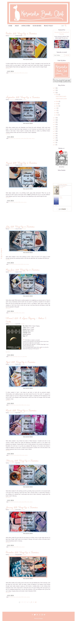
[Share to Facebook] (11, 71)
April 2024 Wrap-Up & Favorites (20, 362)
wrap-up (26, 72)
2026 (55, 88)
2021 (55, 122)
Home (10, 25)
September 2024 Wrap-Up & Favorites (23, 97)
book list (12, 72)
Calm (60, 197)
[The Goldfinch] (56, 194)
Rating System (26, 25)
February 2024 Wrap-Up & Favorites (22, 461)
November (57, 101)
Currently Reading (62, 184)
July (56, 108)
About (17, 25)
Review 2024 (19, 72)
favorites (15, 72)
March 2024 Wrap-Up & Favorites (21, 410)
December (57, 94)
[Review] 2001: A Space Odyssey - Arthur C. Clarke (26, 319)
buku (15, 138)
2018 (55, 129)
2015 (55, 135)
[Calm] (56, 205)
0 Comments (24, 35)
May (56, 110)
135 (31, 602)
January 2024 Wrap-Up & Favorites (22, 507)
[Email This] (7, 71)
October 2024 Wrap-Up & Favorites (21, 33)
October (57, 103)
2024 (55, 92)
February (57, 115)
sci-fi (21, 356)
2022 (55, 120)
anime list (10, 264)
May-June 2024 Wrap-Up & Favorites (22, 270)
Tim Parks (61, 198)
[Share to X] (10, 71)
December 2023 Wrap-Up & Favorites (22, 552)
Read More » (8, 68)
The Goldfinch (62, 186)
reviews (23, 72)
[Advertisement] (28, 85)
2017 (55, 131)
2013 (55, 140)
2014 (55, 138)
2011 (55, 144)
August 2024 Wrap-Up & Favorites (21, 163)
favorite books (18, 138)
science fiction (25, 356)
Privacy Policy (48, 25)
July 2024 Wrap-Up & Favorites (20, 226)
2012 (55, 142)
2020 (55, 124)
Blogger (41, 618)
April (56, 112)
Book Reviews (37, 25)
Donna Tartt (61, 187)
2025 (55, 90)
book (9, 72)
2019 (55, 126)
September (57, 106)
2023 (55, 117)
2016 (55, 133)
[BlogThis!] (9, 71)
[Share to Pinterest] (13, 71)
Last (36, 602)
